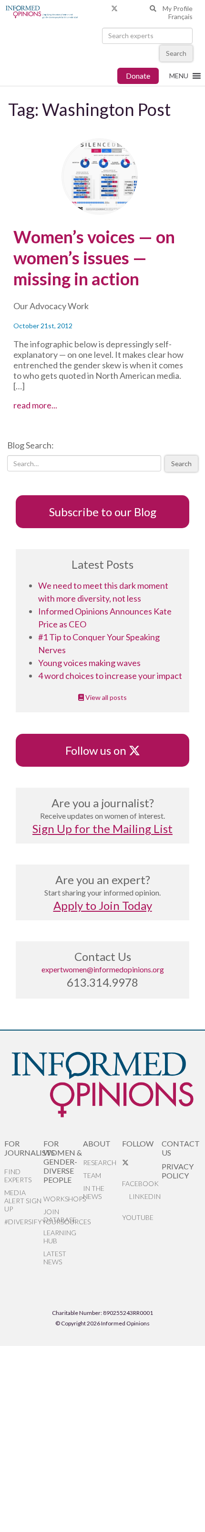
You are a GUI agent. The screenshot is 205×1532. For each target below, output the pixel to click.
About (97, 1143)
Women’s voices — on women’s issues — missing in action (94, 257)
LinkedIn (144, 1196)
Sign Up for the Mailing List (102, 828)
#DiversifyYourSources (24, 1222)
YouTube (138, 1217)
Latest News (54, 1258)
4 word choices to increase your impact (110, 675)
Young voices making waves (89, 662)
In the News (93, 1192)
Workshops (63, 1199)
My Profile (178, 8)
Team (92, 1175)
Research (99, 1162)
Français (180, 16)
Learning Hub (59, 1237)
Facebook (140, 1183)
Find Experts (17, 1175)
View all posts (105, 697)
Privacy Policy (178, 1171)
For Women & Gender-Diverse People (62, 1161)
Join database (59, 1216)
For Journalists (24, 1148)
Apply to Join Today (102, 905)
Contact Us (181, 1148)
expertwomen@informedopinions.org (102, 969)
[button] (178, 75)
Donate (138, 75)
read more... (52, 405)
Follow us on (100, 750)
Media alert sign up (22, 1200)
